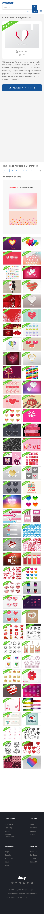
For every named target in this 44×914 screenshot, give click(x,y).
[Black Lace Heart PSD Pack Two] (12, 487)
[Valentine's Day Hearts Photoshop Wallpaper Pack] (12, 329)
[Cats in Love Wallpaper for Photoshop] (12, 286)
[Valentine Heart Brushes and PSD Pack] (32, 458)
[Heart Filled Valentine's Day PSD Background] (12, 272)
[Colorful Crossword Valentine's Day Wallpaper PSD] (32, 372)
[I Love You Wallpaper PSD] (12, 258)
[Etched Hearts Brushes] (32, 733)
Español (8, 855)
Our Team (33, 855)
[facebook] (12, 883)
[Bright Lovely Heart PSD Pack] (32, 501)
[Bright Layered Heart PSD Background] (12, 243)
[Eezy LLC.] (22, 878)
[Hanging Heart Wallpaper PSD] (32, 243)
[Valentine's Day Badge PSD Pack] (32, 602)
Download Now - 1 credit (23, 88)
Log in (29, 11)
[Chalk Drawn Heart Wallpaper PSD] (12, 444)
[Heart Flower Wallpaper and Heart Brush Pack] (12, 315)
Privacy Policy (20, 897)
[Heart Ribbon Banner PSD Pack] (32, 559)
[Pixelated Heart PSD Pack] (12, 661)
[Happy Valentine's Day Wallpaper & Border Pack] (12, 372)
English (7, 852)
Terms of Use (9, 897)
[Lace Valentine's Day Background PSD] (12, 401)
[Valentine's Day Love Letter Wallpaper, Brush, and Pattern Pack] (12, 704)
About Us (33, 852)
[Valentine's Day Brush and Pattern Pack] (12, 573)
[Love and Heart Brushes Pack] (12, 587)
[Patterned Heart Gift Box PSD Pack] (12, 602)
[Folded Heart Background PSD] (32, 344)
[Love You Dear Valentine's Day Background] (32, 719)
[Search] (34, 7)
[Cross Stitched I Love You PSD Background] (12, 387)
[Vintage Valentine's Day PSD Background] (32, 401)
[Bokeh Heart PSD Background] (12, 501)
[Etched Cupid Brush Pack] (33, 632)
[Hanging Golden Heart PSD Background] (32, 358)
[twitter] (16, 883)
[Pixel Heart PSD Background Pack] (32, 473)
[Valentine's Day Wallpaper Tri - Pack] (32, 516)
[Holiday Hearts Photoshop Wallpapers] (12, 301)
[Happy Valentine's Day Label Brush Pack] (32, 661)
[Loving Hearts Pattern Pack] (32, 544)
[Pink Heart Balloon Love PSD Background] (32, 415)
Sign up (35, 11)
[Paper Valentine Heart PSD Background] (32, 286)
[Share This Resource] (24, 55)
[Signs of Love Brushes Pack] (12, 733)
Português (9, 858)
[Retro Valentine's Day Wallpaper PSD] (32, 315)
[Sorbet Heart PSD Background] (32, 258)
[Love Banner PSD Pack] (12, 719)
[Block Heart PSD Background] (32, 762)
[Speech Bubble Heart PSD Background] (32, 387)
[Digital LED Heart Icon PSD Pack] (32, 587)
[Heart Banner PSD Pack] (12, 530)
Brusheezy (9, 824)
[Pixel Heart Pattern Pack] (32, 530)
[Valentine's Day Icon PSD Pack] (12, 676)
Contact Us (34, 862)
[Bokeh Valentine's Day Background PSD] (12, 358)
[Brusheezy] (7, 3)
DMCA (32, 835)
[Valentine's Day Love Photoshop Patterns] (12, 762)
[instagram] (24, 883)
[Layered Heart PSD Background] (32, 301)
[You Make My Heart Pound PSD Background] (12, 559)
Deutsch (8, 862)
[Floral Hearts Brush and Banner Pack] (32, 747)
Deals (32, 824)
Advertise (33, 828)
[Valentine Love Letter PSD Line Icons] (32, 690)
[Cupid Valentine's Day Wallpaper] (32, 444)
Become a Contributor (9, 836)
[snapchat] (28, 883)
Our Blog (33, 858)
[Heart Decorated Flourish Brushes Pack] (12, 647)
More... (7, 865)
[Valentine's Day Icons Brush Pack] (14, 632)
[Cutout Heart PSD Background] (12, 344)
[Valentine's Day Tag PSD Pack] (32, 647)
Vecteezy (8, 828)
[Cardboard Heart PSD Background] (32, 616)
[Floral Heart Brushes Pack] (12, 747)
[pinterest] (20, 883)
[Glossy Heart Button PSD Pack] (32, 573)
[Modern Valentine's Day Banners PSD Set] (32, 704)
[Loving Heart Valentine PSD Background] (32, 272)
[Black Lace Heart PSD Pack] (12, 430)
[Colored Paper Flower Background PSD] (32, 676)
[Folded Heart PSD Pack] (12, 415)
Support (33, 831)
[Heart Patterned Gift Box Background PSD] (32, 487)
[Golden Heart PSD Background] (12, 473)
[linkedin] (32, 883)
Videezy (8, 831)
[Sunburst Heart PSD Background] (12, 544)
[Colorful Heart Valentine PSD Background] (32, 329)
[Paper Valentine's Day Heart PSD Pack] (12, 616)
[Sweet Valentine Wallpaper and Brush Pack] (12, 458)
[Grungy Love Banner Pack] (32, 430)
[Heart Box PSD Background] (12, 690)
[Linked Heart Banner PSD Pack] (12, 516)
